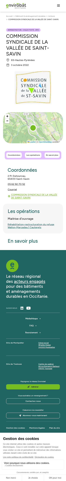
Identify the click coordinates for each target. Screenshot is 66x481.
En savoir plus (52, 155)
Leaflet (32, 141)
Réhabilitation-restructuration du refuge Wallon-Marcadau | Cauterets (31, 226)
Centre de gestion (46, 364)
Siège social (43, 343)
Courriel (12, 189)
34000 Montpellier (46, 347)
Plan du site (54, 428)
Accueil (9, 16)
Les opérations (33, 155)
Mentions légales (37, 428)
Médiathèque (31, 318)
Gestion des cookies (15, 428)
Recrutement (31, 332)
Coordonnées (14, 155)
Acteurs (51, 16)
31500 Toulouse (45, 368)
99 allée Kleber (44, 345)
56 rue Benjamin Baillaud (48, 366)
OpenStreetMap (45, 141)
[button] (33, 127)
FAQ (31, 326)
